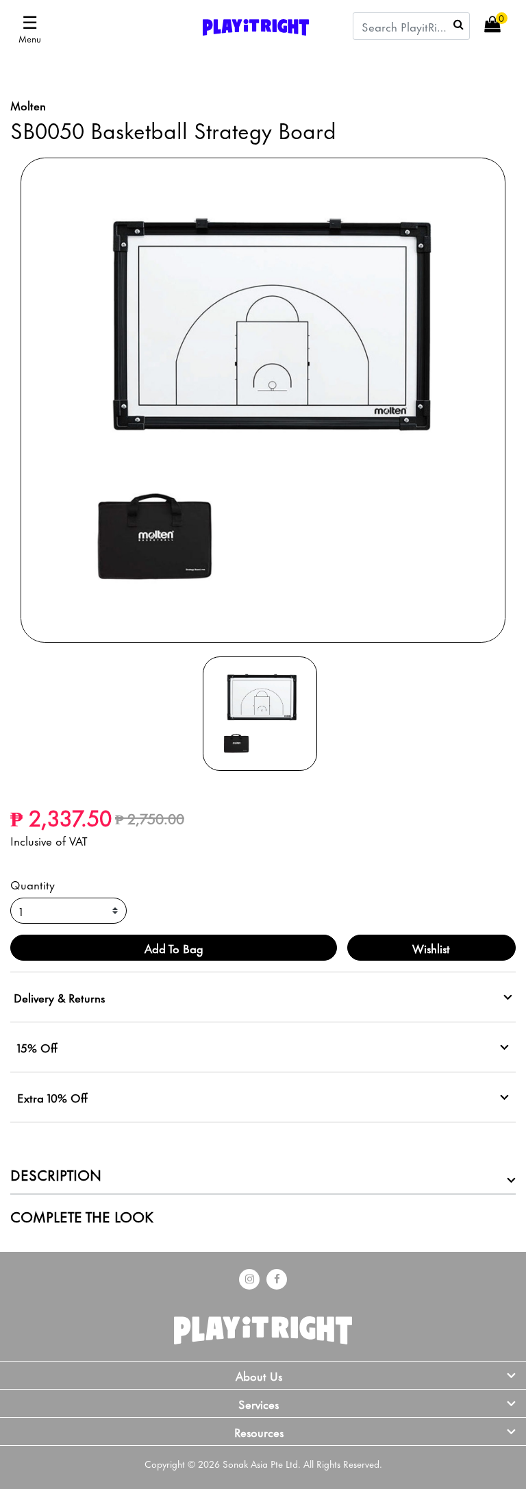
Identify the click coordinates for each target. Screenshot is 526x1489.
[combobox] (411, 26)
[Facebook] (276, 1279)
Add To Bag (174, 948)
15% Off (37, 1047)
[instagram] (249, 1279)
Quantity (32, 884)
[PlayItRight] (263, 1326)
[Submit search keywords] (458, 24)
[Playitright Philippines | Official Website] (256, 25)
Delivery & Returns (59, 997)
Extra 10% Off (52, 1097)
